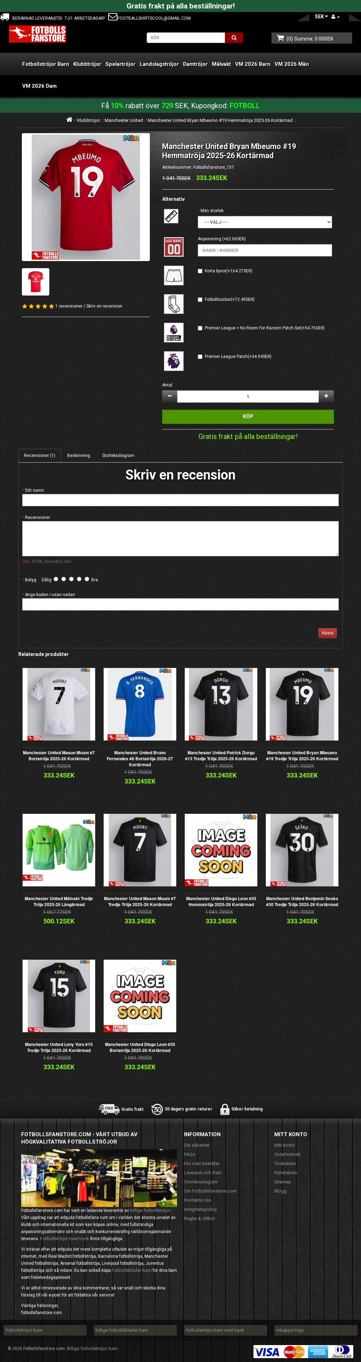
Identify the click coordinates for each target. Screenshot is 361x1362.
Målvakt (221, 64)
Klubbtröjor (87, 64)
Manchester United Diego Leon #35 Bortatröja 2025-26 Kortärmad (140, 1047)
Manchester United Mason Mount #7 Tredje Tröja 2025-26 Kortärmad (140, 901)
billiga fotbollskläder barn (122, 1330)
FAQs (189, 1154)
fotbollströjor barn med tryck (215, 1330)
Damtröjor (195, 64)
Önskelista (285, 1163)
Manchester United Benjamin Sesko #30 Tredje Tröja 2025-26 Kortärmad (302, 901)
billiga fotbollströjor (150, 1210)
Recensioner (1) (39, 455)
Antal (167, 385)
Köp (248, 416)
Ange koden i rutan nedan (50, 594)
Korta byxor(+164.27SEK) (228, 270)
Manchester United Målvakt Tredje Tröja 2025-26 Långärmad (59, 901)
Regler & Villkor (199, 1218)
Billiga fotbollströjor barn (92, 1348)
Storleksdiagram (118, 455)
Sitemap (282, 1181)
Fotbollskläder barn (132, 1270)
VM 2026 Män (292, 64)
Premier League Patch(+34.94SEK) (238, 356)
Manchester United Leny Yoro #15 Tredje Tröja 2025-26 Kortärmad (59, 1047)
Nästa (328, 633)
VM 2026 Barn (252, 64)
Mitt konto (284, 1145)
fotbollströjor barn (24, 1330)
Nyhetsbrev (285, 1172)
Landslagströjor (159, 64)
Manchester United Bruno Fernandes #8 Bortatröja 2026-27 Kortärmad (140, 758)
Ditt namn (34, 490)
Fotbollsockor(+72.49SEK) (230, 299)
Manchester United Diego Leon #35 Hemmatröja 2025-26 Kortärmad (221, 901)
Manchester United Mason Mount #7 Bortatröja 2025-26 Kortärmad (59, 755)
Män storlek (212, 210)
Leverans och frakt (203, 1172)
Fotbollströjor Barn (45, 64)
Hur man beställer (202, 1163)
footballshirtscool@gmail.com (154, 18)
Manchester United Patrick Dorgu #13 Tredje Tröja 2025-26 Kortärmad (221, 755)
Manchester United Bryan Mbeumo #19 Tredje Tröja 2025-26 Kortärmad (302, 755)
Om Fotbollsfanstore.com (210, 1191)
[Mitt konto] (335, 16)
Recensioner (37, 517)
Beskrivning (78, 455)
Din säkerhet (196, 1145)
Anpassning (209, 238)
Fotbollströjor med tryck (64, 1238)
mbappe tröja (290, 1330)
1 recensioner (68, 306)
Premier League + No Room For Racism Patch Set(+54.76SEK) (265, 328)
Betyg (30, 579)
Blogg (280, 1191)
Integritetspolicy (200, 1209)
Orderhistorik (287, 1154)
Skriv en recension (104, 306)
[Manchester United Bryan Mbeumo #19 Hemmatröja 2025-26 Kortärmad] (86, 197)
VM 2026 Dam (39, 86)
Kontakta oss (197, 1200)
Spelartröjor (120, 64)
